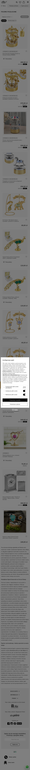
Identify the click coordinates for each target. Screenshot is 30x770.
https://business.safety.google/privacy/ (11, 375)
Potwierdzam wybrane (15, 404)
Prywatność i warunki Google (9, 373)
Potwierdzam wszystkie (15, 400)
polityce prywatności (7, 371)
